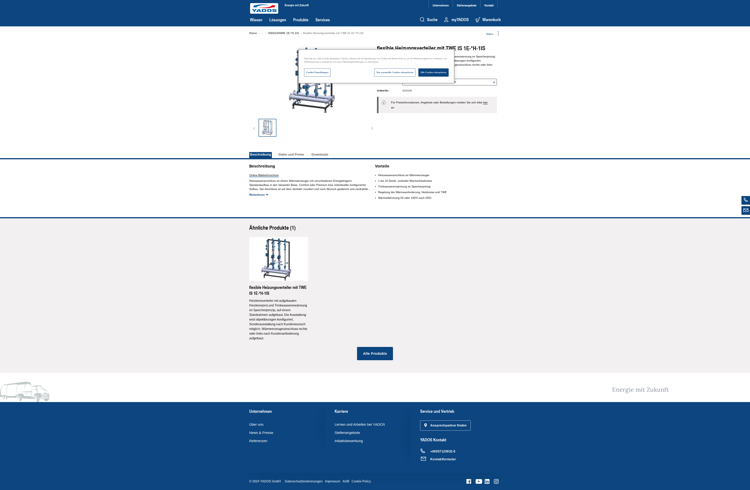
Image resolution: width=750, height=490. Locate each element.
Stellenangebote (466, 5)
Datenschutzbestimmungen (304, 481)
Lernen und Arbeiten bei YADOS (360, 424)
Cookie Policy (361, 481)
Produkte (300, 20)
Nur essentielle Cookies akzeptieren (394, 72)
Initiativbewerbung (349, 441)
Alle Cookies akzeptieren (433, 72)
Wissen (256, 20)
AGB (346, 481)
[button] (445, 425)
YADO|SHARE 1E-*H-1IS (283, 33)
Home (253, 33)
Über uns (256, 424)
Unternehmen (441, 5)
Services (322, 20)
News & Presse (261, 433)
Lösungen (277, 20)
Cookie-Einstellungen (317, 72)
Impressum (332, 481)
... (262, 33)
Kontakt (489, 5)
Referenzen (258, 441)
